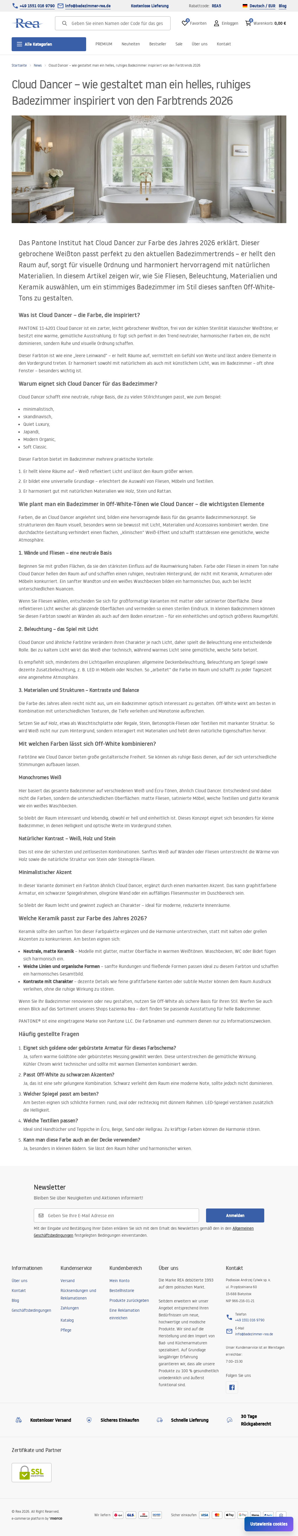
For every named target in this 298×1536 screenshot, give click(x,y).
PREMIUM (103, 44)
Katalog (67, 1320)
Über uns (199, 44)
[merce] (55, 1518)
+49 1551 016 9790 (37, 6)
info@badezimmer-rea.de (88, 6)
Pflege (66, 1330)
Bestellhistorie (121, 1290)
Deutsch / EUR (262, 6)
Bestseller (157, 44)
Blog (282, 6)
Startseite (19, 65)
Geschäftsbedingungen (31, 1310)
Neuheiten (131, 44)
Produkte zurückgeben (129, 1300)
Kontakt (224, 44)
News (38, 65)
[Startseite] (28, 23)
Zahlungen (70, 1308)
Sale (178, 44)
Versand (67, 1280)
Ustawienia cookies (269, 1524)
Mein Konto (119, 1280)
